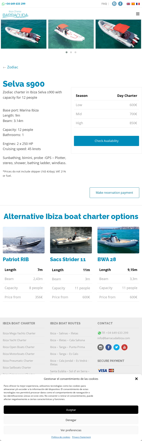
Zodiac (12, 67)
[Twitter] (116, 348)
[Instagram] (114, 3)
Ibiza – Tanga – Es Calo (64, 354)
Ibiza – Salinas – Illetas (64, 333)
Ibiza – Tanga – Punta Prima (67, 347)
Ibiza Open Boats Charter (19, 347)
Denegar (71, 420)
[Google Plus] (124, 348)
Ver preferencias (71, 430)
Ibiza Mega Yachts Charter (19, 333)
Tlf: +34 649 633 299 (115, 333)
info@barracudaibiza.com (113, 338)
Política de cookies (60, 437)
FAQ (104, 3)
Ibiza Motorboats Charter (19, 354)
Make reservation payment (114, 193)
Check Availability (107, 141)
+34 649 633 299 (15, 3)
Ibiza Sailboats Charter (17, 367)
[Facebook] (120, 3)
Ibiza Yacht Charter (14, 340)
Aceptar (71, 410)
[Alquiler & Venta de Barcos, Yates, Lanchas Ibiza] (16, 13)
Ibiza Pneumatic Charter (18, 360)
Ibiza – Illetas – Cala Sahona (67, 340)
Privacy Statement (81, 437)
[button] (136, 379)
